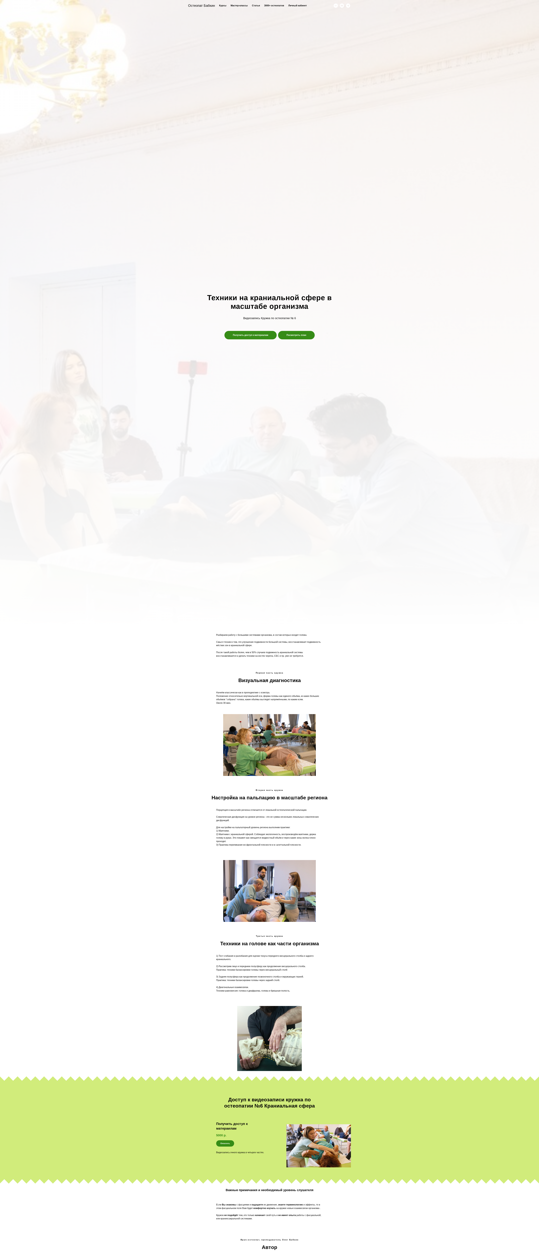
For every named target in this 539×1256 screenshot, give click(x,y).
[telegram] (348, 6)
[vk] (336, 6)
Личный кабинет (297, 5)
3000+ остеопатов (274, 5)
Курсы (222, 5)
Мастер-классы (239, 5)
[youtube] (342, 6)
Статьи (256, 5)
